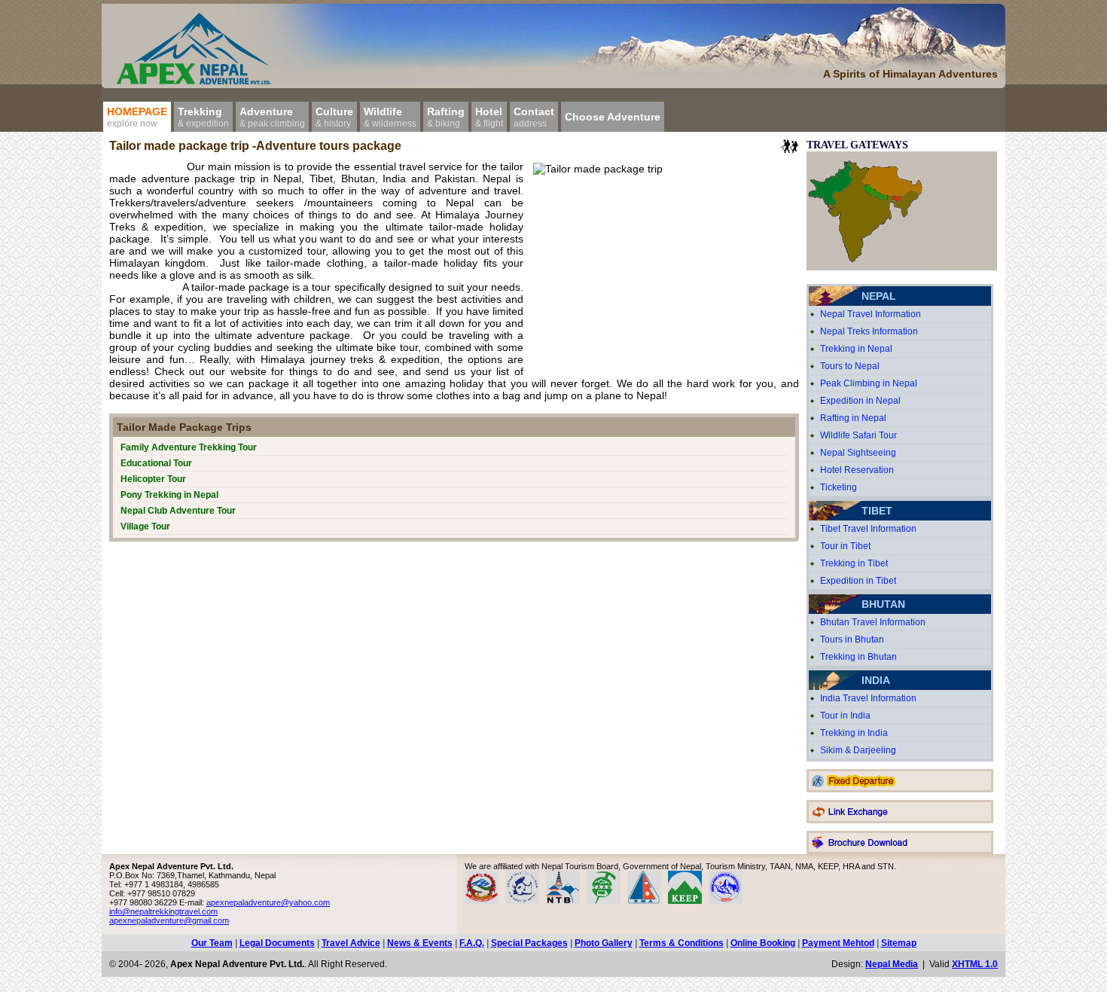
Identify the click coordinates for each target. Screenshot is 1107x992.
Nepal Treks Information (869, 331)
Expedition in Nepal (860, 400)
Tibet (877, 511)
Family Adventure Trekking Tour (188, 447)
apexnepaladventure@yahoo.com (268, 902)
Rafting (446, 117)
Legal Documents (277, 943)
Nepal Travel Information (870, 314)
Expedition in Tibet (858, 580)
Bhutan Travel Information (873, 622)
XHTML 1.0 (975, 964)
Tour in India (845, 715)
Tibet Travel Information (868, 528)
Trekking (203, 117)
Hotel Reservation (857, 470)
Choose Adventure (612, 117)
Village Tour (145, 526)
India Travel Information (868, 698)
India (876, 680)
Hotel (489, 117)
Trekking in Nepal (856, 348)
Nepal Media (891, 964)
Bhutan (883, 604)
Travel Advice (351, 943)
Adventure (272, 117)
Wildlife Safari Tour (858, 435)
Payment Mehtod (838, 943)
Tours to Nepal (850, 366)
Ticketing (838, 487)
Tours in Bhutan (852, 639)
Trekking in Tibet (854, 563)
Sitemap (898, 943)
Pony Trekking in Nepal (169, 495)
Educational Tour (156, 463)
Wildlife (390, 117)
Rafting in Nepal (853, 418)
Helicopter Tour (153, 479)
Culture (334, 117)
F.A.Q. (471, 943)
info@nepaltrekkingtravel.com (163, 911)
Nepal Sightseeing (858, 452)
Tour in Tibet (845, 546)
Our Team (212, 943)
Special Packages (529, 943)
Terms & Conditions (681, 943)
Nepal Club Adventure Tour (178, 510)
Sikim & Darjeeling (858, 750)
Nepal (879, 296)
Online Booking (762, 943)
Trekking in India (854, 733)
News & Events (420, 943)
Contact (534, 117)
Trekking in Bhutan (858, 657)
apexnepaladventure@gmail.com (169, 920)
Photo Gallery (604, 943)
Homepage (137, 117)
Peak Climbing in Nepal (868, 383)
